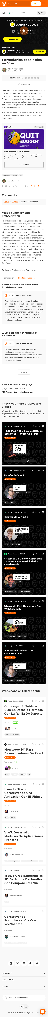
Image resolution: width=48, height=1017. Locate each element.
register (15, 202)
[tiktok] (30, 963)
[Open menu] (44, 3)
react (7, 774)
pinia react (31, 461)
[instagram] (24, 963)
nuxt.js (18, 544)
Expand (24, 372)
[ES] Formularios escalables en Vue (17, 392)
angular (22, 774)
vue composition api (29, 861)
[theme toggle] (24, 1006)
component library (10, 175)
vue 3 (12, 502)
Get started (24, 165)
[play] (24, 30)
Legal (5, 986)
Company (7, 973)
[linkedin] (11, 963)
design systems (24, 591)
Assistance (8, 980)
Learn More (12, 39)
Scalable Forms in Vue (27, 270)
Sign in (6, 202)
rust (24, 636)
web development (12, 861)
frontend (20, 680)
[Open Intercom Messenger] (43, 1012)
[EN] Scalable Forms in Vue (13, 389)
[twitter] (18, 963)
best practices (10, 591)
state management (12, 461)
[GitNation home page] (4, 4)
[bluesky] (37, 963)
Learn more (39, 51)
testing (14, 774)
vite (6, 544)
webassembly (10, 636)
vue (20, 175)
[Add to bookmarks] (42, 426)
